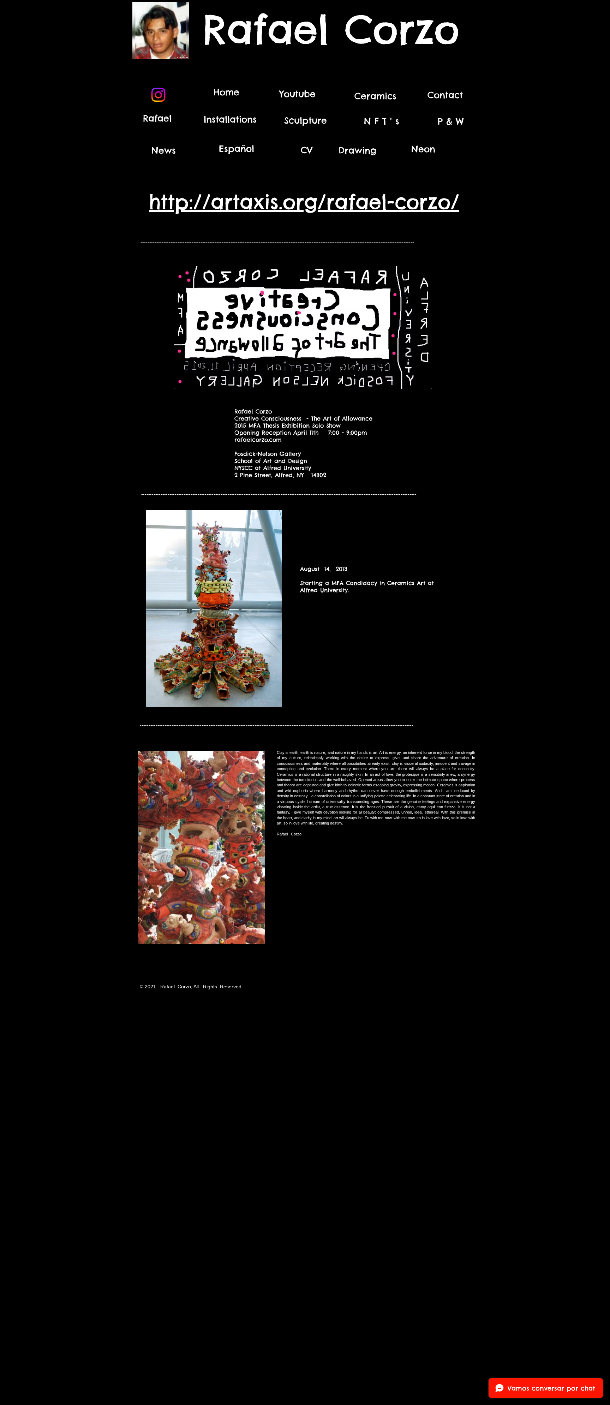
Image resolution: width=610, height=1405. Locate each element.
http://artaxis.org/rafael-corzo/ (304, 201)
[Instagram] (158, 94)
